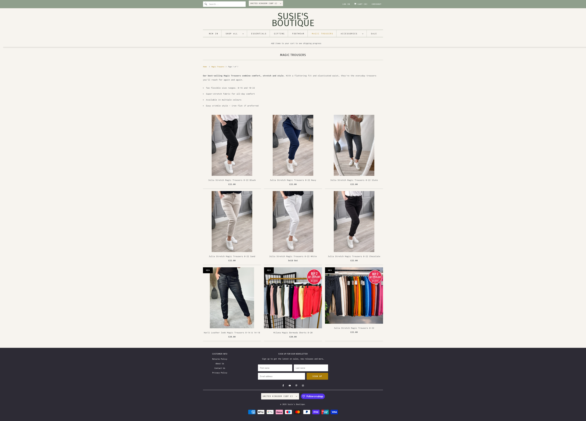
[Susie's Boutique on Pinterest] (296, 386)
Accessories (351, 34)
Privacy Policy (219, 373)
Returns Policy (219, 359)
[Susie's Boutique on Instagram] (303, 386)
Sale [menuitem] (374, 34)
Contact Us (219, 368)
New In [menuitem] (213, 34)
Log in (346, 4)
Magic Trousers (293, 55)
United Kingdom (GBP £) (264, 3)
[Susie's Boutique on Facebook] (283, 386)
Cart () (361, 4)
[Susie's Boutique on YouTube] (290, 386)
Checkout (377, 4)
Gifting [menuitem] (279, 34)
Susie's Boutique (296, 404)
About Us (219, 363)
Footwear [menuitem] (298, 34)
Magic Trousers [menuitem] (322, 34)
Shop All (233, 34)
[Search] (206, 4)
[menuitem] (235, 33)
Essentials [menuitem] (259, 34)
